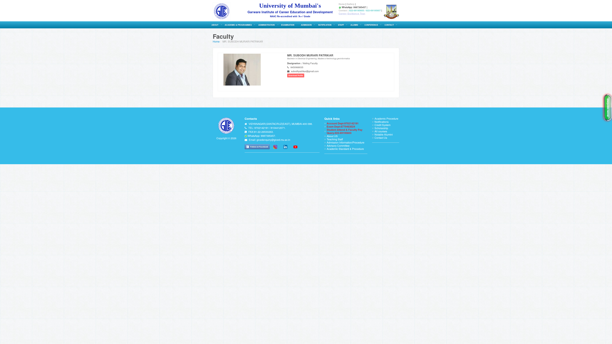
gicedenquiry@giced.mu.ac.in (273, 140)
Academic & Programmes (238, 24)
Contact (343, 10)
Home (342, 4)
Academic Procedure (386, 118)
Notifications (382, 122)
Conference (371, 24)
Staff (341, 24)
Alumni (354, 24)
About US (332, 136)
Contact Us (381, 138)
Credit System (382, 125)
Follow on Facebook (259, 146)
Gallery (350, 4)
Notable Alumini (384, 134)
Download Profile (295, 75)
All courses (381, 131)
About (215, 24)
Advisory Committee (338, 145)
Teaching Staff (335, 139)
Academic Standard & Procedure (345, 149)
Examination (287, 24)
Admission (306, 24)
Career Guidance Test (352, 13)
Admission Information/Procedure (345, 142)
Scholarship (381, 128)
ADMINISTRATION (266, 24)
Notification (325, 24)
